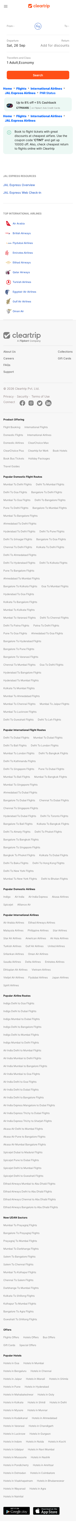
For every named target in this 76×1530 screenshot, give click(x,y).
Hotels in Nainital (13, 1496)
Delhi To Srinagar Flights (17, 539)
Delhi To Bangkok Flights (53, 753)
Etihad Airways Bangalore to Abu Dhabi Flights (30, 1207)
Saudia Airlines (12, 961)
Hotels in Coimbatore (42, 1472)
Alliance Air (24, 904)
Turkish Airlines (12, 946)
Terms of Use (40, 396)
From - (11, 26)
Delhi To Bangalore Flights (50, 500)
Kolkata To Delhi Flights (50, 547)
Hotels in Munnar (37, 1410)
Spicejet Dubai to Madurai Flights (22, 1152)
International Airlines (39, 435)
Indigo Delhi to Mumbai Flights (21, 1034)
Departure (13, 40)
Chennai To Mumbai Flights (19, 664)
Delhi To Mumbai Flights (50, 484)
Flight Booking (11, 427)
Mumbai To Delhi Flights (17, 484)
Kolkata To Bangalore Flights (20, 602)
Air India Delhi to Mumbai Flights (22, 1050)
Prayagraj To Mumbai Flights (20, 1240)
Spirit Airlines (11, 985)
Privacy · (9, 396)
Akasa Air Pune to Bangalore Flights (24, 1136)
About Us (9, 351)
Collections (65, 351)
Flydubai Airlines (38, 977)
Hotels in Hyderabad (37, 1386)
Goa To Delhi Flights (51, 664)
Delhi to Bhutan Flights (54, 878)
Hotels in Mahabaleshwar (18, 1394)
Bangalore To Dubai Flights (19, 800)
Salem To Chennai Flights (18, 1264)
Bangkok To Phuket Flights (19, 855)
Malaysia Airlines (13, 930)
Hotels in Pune (11, 1386)
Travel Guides (11, 466)
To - (66, 26)
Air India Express (38, 896)
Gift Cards (64, 358)
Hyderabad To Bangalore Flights (22, 672)
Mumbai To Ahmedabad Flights (21, 696)
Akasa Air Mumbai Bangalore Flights (24, 1144)
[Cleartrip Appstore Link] (46, 1511)
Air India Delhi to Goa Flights (20, 1081)
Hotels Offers (31, 1337)
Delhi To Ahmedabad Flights (19, 554)
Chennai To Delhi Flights (17, 547)
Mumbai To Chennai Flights (19, 703)
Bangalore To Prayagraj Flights (21, 1233)
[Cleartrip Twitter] (40, 403)
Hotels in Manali (35, 1378)
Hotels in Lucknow (14, 1433)
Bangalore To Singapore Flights (21, 847)
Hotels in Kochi (57, 1441)
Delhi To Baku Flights (15, 863)
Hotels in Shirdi (36, 1402)
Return (65, 40)
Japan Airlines (60, 977)
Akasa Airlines (60, 896)
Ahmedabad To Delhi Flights (19, 523)
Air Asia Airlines (59, 938)
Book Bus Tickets (13, 458)
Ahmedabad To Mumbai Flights (21, 578)
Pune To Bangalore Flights (18, 570)
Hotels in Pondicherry (16, 1465)
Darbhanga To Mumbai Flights (21, 1287)
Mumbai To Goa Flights (16, 500)
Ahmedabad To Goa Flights (47, 633)
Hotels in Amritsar (43, 1465)
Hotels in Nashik (40, 1457)
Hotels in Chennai (41, 1371)
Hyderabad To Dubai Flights (19, 816)
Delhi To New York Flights (18, 870)
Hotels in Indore (12, 1441)
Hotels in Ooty (46, 1394)
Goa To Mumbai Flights (54, 586)
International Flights (36, 427)
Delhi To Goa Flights (15, 492)
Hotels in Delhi (58, 1402)
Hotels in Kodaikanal (15, 1418)
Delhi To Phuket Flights (48, 831)
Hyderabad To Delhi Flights (19, 531)
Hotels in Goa (11, 1363)
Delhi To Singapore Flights (18, 769)
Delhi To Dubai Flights (16, 737)
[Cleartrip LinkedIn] (48, 403)
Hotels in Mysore (13, 1410)
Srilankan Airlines (13, 954)
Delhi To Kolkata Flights (53, 562)
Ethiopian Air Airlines (15, 969)
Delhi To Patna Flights (16, 625)
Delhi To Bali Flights (15, 745)
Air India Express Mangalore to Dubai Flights (29, 1105)
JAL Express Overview (19, 185)
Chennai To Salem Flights (18, 1280)
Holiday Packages (39, 458)
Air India (19, 896)
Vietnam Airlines (41, 969)
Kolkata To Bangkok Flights (53, 823)
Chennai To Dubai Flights (54, 800)
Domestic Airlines (13, 442)
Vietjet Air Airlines (13, 977)
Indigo (7, 896)
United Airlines (56, 946)
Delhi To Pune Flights (51, 531)
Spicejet (8, 904)
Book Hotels (60, 450)
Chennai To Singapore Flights (20, 808)
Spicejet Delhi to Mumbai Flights (22, 1168)
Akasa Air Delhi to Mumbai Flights (23, 1128)
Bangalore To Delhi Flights (46, 492)
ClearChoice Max (38, 442)
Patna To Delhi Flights (46, 625)
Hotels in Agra (38, 1488)
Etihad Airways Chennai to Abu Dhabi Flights (29, 1199)
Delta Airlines (33, 961)
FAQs (6, 365)
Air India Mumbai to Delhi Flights (22, 1058)
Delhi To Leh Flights (49, 719)
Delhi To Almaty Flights (16, 831)
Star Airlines (60, 930)
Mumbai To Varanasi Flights (19, 617)
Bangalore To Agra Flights (18, 1311)
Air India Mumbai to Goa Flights (21, 1073)
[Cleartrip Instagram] (31, 403)
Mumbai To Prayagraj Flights (20, 1225)
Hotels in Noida (35, 1441)
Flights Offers (11, 1337)
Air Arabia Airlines (13, 922)
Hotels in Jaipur (12, 1378)
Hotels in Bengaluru (14, 1371)
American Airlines (36, 938)
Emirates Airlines (54, 961)
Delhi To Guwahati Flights (18, 719)
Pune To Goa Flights (15, 633)
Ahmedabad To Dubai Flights (20, 792)
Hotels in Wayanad (14, 1488)
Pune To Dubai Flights (51, 769)
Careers (8, 358)
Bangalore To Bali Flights (18, 823)
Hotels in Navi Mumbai (41, 1449)
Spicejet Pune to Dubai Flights (21, 1160)
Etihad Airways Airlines (41, 922)
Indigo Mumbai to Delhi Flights (21, 1042)
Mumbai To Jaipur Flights (54, 703)
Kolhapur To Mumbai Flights (19, 1303)
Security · (23, 396)
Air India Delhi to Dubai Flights (21, 1089)
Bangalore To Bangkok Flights (21, 839)
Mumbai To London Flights (18, 753)
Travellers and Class (19, 57)
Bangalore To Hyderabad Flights (22, 641)
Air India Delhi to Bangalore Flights (23, 1097)
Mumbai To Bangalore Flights (20, 515)
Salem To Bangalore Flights (19, 1256)
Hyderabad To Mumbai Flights (21, 680)
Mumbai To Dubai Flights (47, 737)
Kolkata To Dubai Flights (53, 855)
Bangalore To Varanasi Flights (20, 656)
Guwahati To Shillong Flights (20, 1319)
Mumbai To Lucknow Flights (20, 711)
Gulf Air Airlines (34, 946)
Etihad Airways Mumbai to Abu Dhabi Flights (29, 1183)
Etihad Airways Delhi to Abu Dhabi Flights (27, 1191)
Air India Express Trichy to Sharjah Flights (27, 1120)
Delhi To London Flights (44, 745)
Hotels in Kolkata (13, 1402)
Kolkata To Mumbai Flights (19, 688)
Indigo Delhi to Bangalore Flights (22, 1026)
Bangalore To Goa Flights (51, 539)
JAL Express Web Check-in (22, 192)
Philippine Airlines (38, 930)
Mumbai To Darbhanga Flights (21, 1248)
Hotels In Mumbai (33, 1363)
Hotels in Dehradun (14, 1472)
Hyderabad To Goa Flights (18, 594)
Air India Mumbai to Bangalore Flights (25, 1066)
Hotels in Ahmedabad (44, 1418)
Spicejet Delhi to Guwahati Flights (23, 1175)
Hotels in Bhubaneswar (50, 1480)
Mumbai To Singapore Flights (20, 784)
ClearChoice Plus (13, 450)
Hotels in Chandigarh (41, 1425)
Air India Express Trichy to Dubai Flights (26, 1113)
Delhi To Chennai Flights (54, 617)
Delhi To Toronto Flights (54, 816)
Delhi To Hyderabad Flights (19, 562)
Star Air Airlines (12, 938)
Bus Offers (49, 1337)
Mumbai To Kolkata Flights (19, 609)
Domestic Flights (13, 435)
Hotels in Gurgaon (40, 1433)
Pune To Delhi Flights (15, 507)
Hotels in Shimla (58, 1378)
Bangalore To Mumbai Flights (50, 507)
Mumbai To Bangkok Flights (50, 776)
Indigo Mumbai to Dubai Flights (21, 1019)
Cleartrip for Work (38, 450)
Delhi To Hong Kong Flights (48, 863)
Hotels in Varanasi (13, 1425)
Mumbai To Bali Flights (16, 776)
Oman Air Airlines (38, 954)
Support (8, 371)
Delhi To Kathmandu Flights (19, 761)
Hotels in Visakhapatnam (18, 1480)
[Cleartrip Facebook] (22, 403)
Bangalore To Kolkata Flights (20, 586)
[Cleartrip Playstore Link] (16, 1511)
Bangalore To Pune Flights (18, 649)
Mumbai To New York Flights (20, 878)
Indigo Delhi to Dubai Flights (19, 1011)
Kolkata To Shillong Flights (19, 1295)
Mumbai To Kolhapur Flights (19, 1272)
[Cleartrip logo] (39, 6)
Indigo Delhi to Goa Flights (18, 1003)
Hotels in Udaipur (13, 1449)
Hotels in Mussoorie (15, 1457)
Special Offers (27, 1345)
